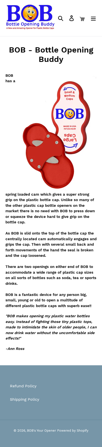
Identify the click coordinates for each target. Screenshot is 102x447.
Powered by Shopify (72, 430)
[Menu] (93, 18)
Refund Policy (23, 386)
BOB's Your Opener (41, 430)
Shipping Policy (24, 399)
